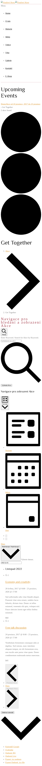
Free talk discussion (15, 627)
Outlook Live (10, 756)
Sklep (7, 37)
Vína (7, 52)
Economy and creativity (17, 581)
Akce (7, 251)
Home (7, 13)
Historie (8, 29)
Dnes (3, 544)
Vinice (8, 45)
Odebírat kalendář (7, 712)
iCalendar (9, 750)
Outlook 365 (10, 753)
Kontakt (8, 68)
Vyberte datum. (27, 559)
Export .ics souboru (13, 759)
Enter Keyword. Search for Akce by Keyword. (20, 338)
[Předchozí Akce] (6, 536)
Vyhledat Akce (6, 385)
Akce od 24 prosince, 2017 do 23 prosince (23, 104)
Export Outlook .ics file (15, 762)
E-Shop (8, 76)
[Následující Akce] (6, 539)
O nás (7, 21)
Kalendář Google (12, 747)
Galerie (8, 60)
